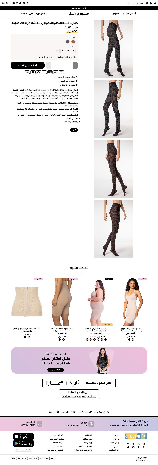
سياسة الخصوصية (57, 439)
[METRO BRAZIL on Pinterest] (17, 3)
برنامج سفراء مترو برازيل (82, 450)
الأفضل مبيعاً (41, 14)
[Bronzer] (90, 339)
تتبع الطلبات (87, 439)
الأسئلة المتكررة (58, 435)
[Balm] (94, 339)
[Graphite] (67, 41)
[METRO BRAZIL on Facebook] (10, 3)
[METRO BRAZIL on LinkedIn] (4, 3)
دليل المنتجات (27, 14)
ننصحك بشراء (79, 267)
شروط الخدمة (58, 443)
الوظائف (88, 435)
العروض (115, 14)
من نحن (116, 439)
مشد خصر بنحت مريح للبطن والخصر (27, 329)
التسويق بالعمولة (85, 446)
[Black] (129, 339)
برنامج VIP (88, 443)
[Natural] (132, 339)
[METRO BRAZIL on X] (7, 3)
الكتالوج (116, 446)
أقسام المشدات (129, 14)
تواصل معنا (115, 443)
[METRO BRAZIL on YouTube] (14, 3)
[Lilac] (87, 339)
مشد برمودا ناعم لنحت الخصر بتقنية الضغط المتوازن (61, 330)
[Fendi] (101, 339)
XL (57, 51)
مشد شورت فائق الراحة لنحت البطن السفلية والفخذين (96, 330)
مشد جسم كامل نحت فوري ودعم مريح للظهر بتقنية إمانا (131, 330)
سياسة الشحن (58, 446)
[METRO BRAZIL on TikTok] (27, 3)
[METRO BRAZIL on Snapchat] (21, 3)
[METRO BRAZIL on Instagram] (24, 3)
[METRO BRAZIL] (79, 14)
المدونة (116, 435)
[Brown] (73, 41)
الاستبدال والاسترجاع (56, 450)
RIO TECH (139, 460)
